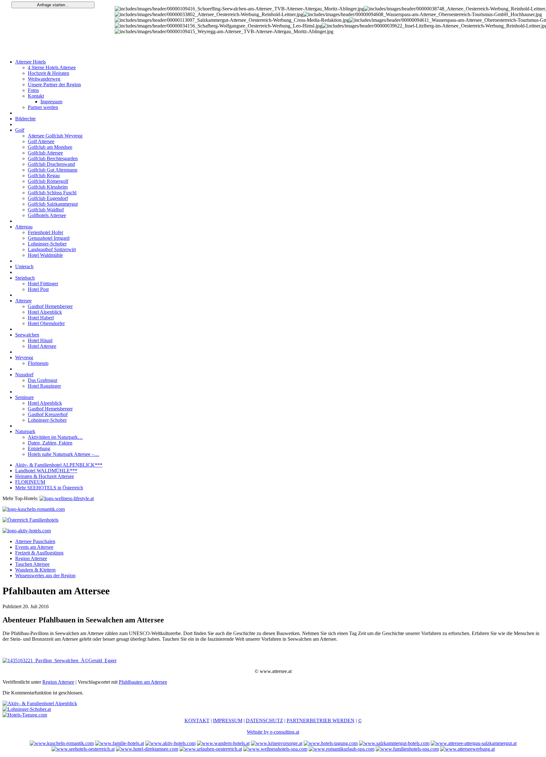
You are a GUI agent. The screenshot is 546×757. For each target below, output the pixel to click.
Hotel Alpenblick (45, 312)
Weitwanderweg (44, 79)
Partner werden (43, 107)
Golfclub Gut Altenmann (52, 170)
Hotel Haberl (41, 317)
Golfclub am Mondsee (50, 147)
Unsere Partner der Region (54, 84)
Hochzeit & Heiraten (48, 73)
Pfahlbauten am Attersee (143, 682)
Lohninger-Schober (47, 243)
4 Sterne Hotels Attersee (52, 67)
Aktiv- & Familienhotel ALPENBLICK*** (58, 465)
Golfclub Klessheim (48, 187)
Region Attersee (31, 558)
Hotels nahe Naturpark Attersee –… (63, 454)
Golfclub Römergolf (48, 181)
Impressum (51, 101)
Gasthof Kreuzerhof (48, 414)
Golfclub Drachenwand (51, 164)
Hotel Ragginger (44, 386)
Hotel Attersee (42, 346)
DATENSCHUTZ (264, 720)
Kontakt (36, 96)
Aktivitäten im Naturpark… (55, 437)
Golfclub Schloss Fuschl (52, 192)
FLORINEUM (30, 482)
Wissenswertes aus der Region (45, 575)
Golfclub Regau (44, 175)
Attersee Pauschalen (35, 541)
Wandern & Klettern (35, 569)
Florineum (38, 363)
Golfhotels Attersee (47, 215)
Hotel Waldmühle (45, 255)
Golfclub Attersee (45, 152)
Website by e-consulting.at (273, 732)
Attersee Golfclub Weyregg (55, 135)
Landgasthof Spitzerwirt (52, 249)
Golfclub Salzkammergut (53, 204)
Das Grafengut (42, 380)
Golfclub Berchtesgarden (53, 158)
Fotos (33, 90)
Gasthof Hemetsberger (50, 306)
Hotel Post (38, 289)
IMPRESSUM (227, 720)
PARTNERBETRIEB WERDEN (321, 720)
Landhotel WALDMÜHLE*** (46, 470)
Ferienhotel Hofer (45, 232)
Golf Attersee (41, 141)
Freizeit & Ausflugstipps (39, 552)
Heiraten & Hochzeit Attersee (44, 476)
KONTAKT (197, 720)
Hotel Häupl (40, 340)
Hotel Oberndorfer (46, 323)
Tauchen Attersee (32, 564)
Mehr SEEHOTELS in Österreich (49, 487)
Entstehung (39, 448)
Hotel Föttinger (43, 283)
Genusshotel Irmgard (49, 238)
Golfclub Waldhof (46, 209)
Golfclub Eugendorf (48, 198)
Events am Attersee (34, 547)
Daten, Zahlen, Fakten (50, 442)
